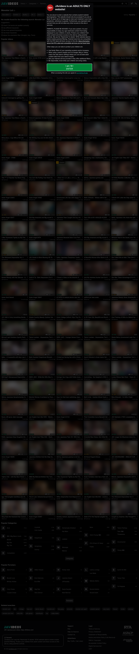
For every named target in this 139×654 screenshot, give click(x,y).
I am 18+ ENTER (70, 67)
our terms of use (82, 73)
